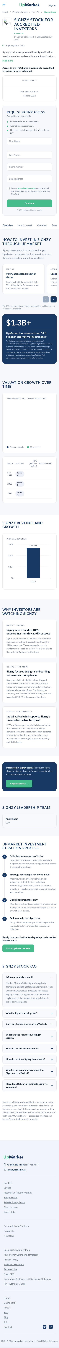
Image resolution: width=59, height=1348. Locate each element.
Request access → (19, 783)
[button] (4, 5)
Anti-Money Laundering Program (21, 1254)
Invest (5, 12)
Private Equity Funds (14, 1202)
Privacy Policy (11, 1259)
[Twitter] (44, 1327)
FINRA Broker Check (14, 1283)
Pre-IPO (35, 12)
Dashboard (9, 1302)
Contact (8, 1326)
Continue (29, 203)
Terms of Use (10, 1269)
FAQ (6, 1312)
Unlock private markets (18, 948)
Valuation (42, 225)
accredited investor (26, 188)
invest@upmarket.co (17, 1170)
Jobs (6, 1322)
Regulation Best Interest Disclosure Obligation (28, 1278)
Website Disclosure (14, 1264)
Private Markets (19, 12)
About (7, 1307)
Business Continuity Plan (17, 1249)
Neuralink (9, 1235)
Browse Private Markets (16, 1226)
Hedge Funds (10, 1197)
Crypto (7, 1187)
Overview (8, 225)
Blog (6, 1317)
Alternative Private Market (18, 1192)
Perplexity (9, 1230)
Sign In (52, 5)
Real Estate (9, 1211)
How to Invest (25, 225)
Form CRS (9, 1274)
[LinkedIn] (51, 1327)
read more (7, 60)
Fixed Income (11, 1207)
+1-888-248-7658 (15, 1165)
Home (7, 1297)
